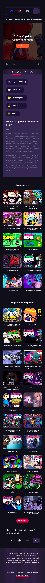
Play (22, 46)
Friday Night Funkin (22, 576)
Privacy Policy (11, 572)
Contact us (21, 572)
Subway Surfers (32, 572)
